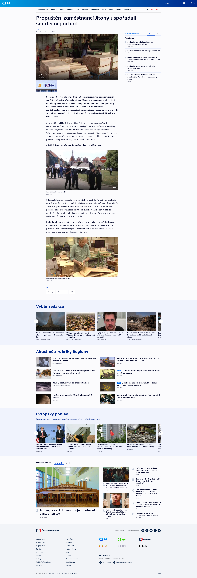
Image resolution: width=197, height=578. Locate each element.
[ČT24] (6, 3)
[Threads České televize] (159, 530)
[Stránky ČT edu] (143, 546)
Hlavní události (43, 9)
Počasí (104, 9)
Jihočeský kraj (61, 292)
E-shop (38, 559)
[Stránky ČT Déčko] (103, 546)
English (51, 573)
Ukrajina (54, 9)
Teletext (39, 549)
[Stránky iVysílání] (145, 539)
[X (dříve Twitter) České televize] (155, 530)
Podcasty (127, 9)
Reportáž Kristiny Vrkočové (55, 192)
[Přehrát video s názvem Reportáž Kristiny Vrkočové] (82, 170)
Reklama (69, 542)
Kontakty (69, 565)
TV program (40, 539)
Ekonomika (95, 9)
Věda (111, 9)
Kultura (118, 9)
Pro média (69, 539)
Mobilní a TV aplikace (43, 562)
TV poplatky (40, 546)
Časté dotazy (70, 562)
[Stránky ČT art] (121, 546)
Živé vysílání (40, 542)
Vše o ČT (39, 565)
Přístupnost (73, 573)
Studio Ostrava (71, 549)
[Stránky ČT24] (103, 539)
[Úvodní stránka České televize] (47, 530)
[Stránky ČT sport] (123, 539)
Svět (77, 9)
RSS (159, 573)
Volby (62, 9)
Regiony (85, 9)
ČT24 (37, 29)
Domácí (70, 9)
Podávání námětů (72, 559)
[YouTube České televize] (151, 530)
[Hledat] (184, 3)
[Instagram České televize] (142, 530)
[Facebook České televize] (147, 530)
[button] (82, 170)
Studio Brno (70, 546)
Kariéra (68, 555)
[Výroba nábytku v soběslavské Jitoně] (82, 257)
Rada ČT (68, 552)
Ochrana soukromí (62, 573)
